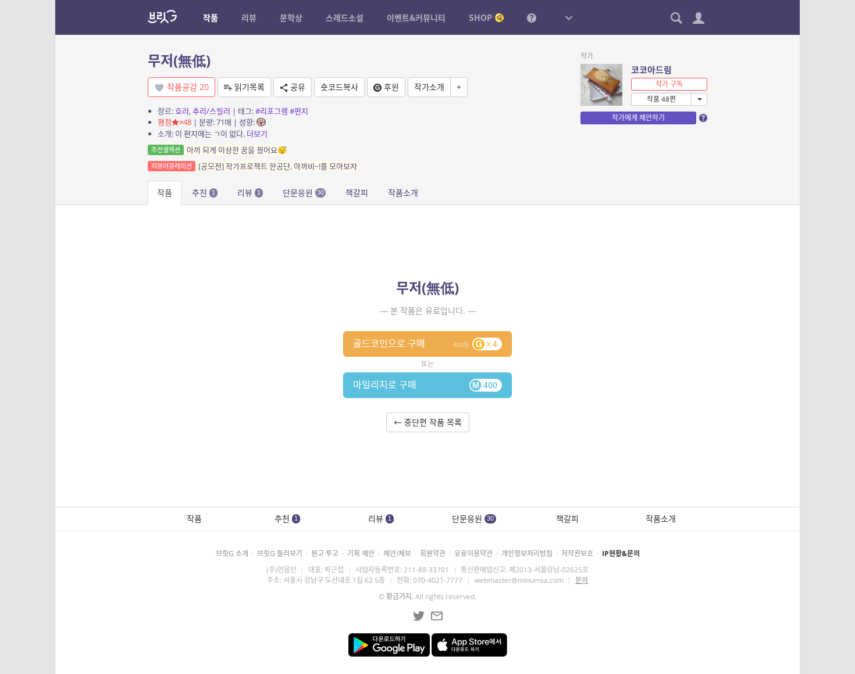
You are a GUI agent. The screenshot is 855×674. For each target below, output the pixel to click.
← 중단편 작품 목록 (428, 422)
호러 (182, 111)
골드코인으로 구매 (425, 343)
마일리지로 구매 (425, 384)
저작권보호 (577, 553)
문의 (581, 580)
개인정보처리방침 (527, 553)
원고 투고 (325, 553)
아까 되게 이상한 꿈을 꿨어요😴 (219, 150)
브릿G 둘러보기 (279, 553)
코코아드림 (651, 70)
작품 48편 (661, 99)
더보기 (257, 133)
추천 (203, 192)
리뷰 (249, 192)
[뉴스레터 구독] (437, 616)
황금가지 (399, 596)
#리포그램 (271, 111)
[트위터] (419, 616)
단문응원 (303, 192)
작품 (164, 192)
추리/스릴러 (211, 111)
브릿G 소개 (232, 553)
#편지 (299, 111)
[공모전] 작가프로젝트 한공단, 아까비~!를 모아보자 (254, 166)
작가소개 (429, 86)
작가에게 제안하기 (638, 118)
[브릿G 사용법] (531, 17)
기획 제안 (361, 553)
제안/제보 (397, 553)
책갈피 (356, 192)
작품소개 (403, 192)
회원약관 (433, 553)
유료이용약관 (473, 553)
